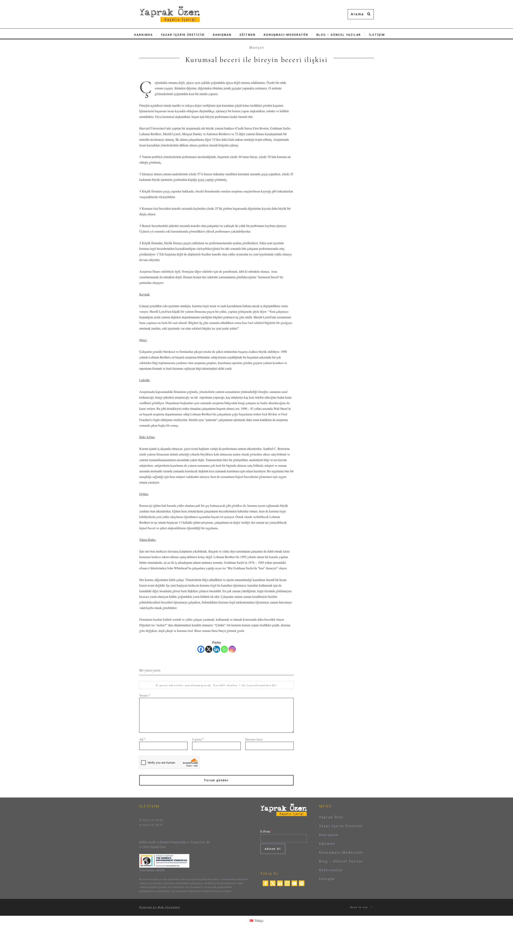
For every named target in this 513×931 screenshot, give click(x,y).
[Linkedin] (216, 649)
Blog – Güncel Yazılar (341, 861)
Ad (142, 739)
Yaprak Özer (331, 817)
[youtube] (294, 882)
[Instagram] (232, 649)
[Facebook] (200, 649)
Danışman (329, 835)
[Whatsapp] (224, 649)
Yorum (144, 695)
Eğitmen (327, 844)
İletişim (327, 879)
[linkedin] (280, 882)
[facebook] (265, 882)
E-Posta (266, 831)
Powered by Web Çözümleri (159, 907)
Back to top (359, 907)
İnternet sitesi (253, 739)
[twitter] (273, 882)
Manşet (256, 48)
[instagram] (287, 882)
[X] (208, 649)
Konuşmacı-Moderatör (341, 852)
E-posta (198, 739)
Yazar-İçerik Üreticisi (341, 826)
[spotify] (301, 882)
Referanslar (331, 870)
